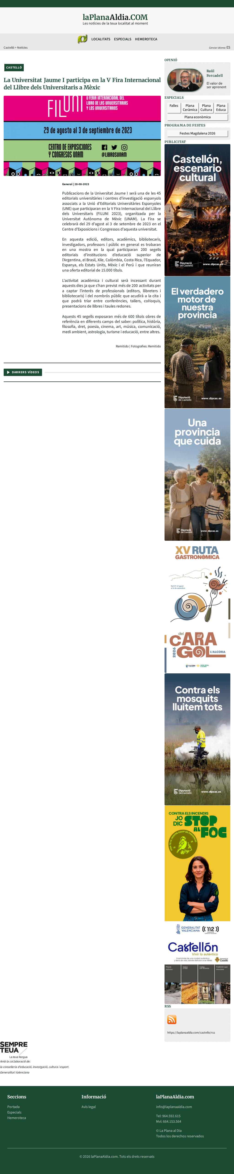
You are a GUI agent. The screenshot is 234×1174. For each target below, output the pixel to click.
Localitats (100, 39)
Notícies (22, 47)
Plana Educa (221, 107)
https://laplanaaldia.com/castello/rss (191, 1032)
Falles (174, 105)
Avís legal (89, 1106)
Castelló (9, 47)
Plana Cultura (206, 107)
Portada (13, 1106)
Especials (122, 39)
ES (228, 47)
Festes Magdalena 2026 (197, 133)
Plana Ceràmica (190, 107)
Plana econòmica (197, 117)
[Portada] (82, 39)
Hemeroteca (146, 39)
